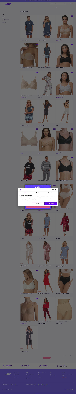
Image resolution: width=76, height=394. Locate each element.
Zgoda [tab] (25, 192)
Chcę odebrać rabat (38, 206)
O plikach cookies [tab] (51, 192)
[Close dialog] (50, 186)
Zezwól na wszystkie (50, 203)
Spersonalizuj (37, 203)
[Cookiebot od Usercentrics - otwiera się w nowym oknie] (53, 189)
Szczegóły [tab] (38, 192)
